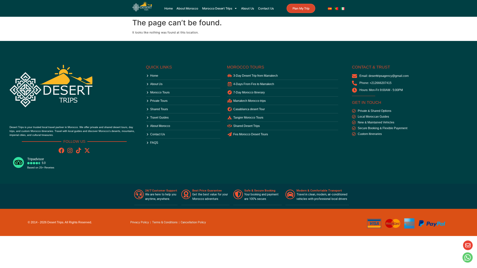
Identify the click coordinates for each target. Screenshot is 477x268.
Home (168, 8)
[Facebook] (61, 150)
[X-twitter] (87, 150)
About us (247, 8)
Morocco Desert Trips (217, 8)
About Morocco (187, 8)
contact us (266, 8)
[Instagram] (70, 150)
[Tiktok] (78, 150)
